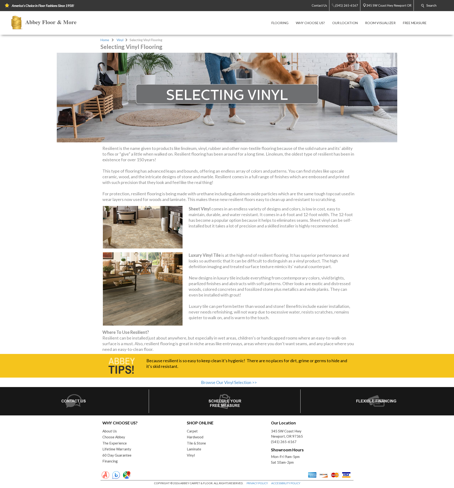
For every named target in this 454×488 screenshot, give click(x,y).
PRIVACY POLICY (257, 483)
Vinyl (120, 40)
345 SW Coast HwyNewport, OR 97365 (287, 434)
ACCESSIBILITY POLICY (285, 483)
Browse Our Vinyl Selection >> (229, 382)
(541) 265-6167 (284, 442)
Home (104, 40)
